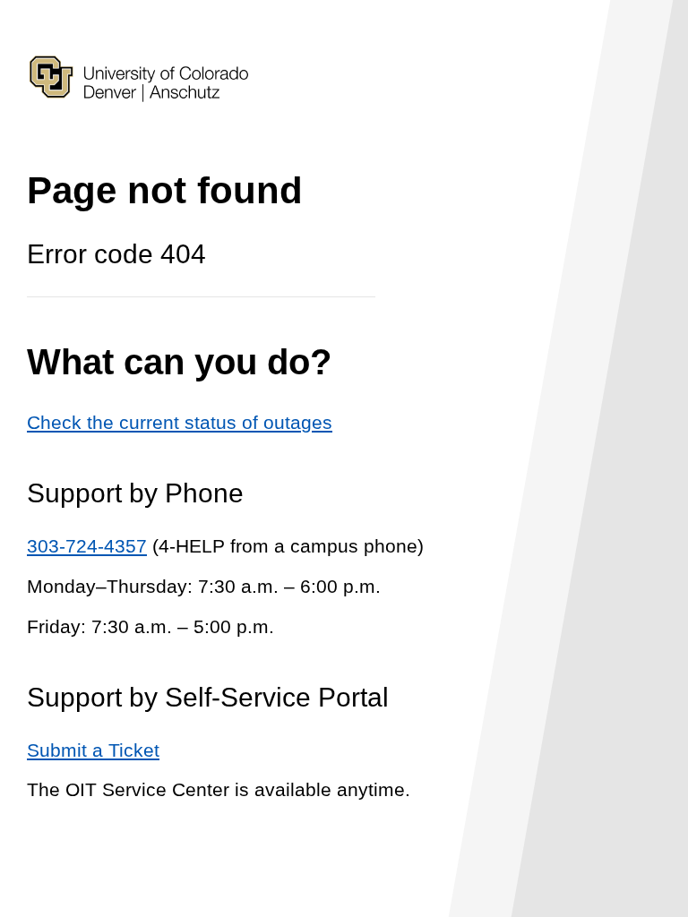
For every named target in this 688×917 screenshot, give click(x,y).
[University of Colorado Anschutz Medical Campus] (139, 133)
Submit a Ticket (93, 750)
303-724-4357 (87, 546)
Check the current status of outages (179, 422)
